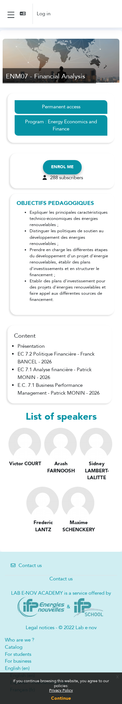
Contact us (30, 565)
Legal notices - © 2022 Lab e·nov (61, 627)
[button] (23, 14)
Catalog (13, 647)
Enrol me (62, 167)
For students (18, 654)
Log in (43, 13)
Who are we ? (19, 640)
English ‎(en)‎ (17, 668)
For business (18, 661)
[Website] (41, 606)
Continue (61, 698)
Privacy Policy (61, 690)
